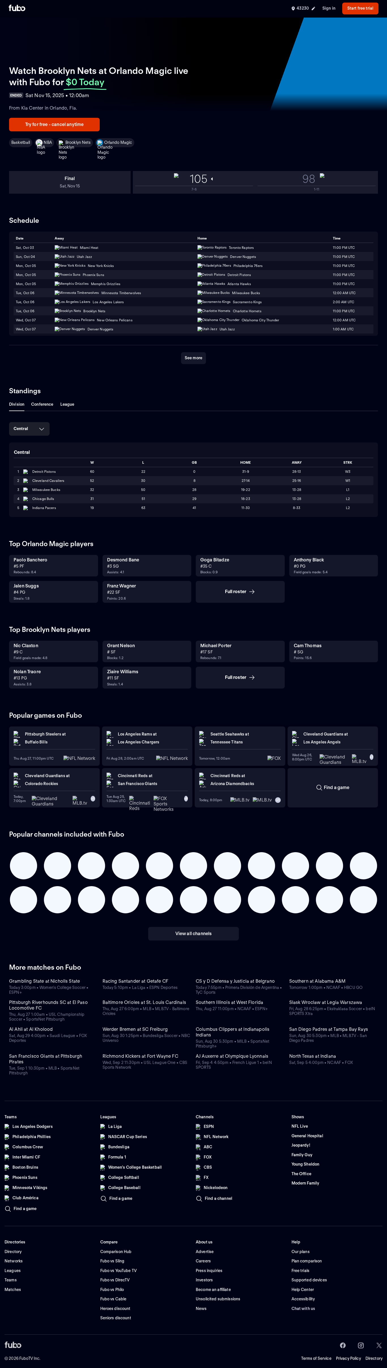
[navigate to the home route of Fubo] (16, 8)
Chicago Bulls (43, 499)
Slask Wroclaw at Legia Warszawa (325, 1002)
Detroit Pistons (44, 471)
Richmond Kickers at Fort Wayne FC (140, 1056)
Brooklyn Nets (78, 142)
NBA (48, 142)
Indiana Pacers (44, 508)
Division (16, 404)
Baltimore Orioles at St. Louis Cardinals (144, 1002)
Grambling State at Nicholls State (44, 981)
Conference (42, 404)
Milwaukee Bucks (46, 490)
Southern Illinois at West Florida (229, 1002)
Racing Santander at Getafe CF (136, 981)
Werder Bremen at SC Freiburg (135, 1029)
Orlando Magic (118, 142)
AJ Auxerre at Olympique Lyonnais (232, 1056)
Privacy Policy (348, 1358)
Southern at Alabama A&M (317, 981)
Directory (373, 1358)
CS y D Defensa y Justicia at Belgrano (235, 981)
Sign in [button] (328, 8)
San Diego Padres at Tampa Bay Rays (328, 1029)
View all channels (193, 933)
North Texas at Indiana (312, 1056)
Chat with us (303, 1308)
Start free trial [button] (360, 8)
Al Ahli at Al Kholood (31, 1029)
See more (193, 358)
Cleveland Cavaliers (48, 480)
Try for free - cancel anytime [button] (54, 124)
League (67, 404)
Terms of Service (316, 1358)
